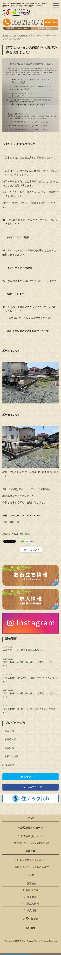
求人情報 (9, 765)
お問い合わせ (30, 918)
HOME (5, 35)
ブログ (13, 35)
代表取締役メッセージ (30, 827)
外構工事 (30, 851)
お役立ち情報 (11, 756)
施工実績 (9, 730)
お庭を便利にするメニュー (31, 859)
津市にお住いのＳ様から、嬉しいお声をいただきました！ (30, 693)
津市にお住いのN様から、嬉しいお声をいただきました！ (30, 678)
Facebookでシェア (31, 787)
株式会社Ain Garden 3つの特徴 (31, 843)
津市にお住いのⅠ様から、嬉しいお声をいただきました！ (30, 709)
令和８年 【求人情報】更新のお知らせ (23, 649)
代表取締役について (32, 836)
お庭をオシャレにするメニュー (32, 866)
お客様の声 (23, 35)
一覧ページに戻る (30, 549)
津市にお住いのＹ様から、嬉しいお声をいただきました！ (30, 662)
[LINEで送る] (27, 541)
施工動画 (9, 747)
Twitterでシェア (31, 776)
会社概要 (30, 928)
